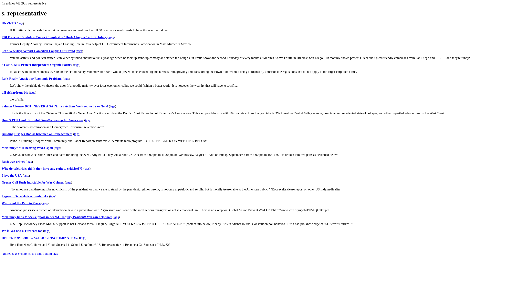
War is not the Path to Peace (21, 203)
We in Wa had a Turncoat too (22, 231)
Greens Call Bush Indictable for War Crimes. (33, 182)
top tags (37, 253)
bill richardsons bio (15, 92)
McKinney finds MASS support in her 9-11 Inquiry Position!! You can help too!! (57, 217)
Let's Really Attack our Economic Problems (32, 78)
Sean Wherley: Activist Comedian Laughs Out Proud (38, 51)
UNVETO (9, 23)
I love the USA (12, 175)
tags (20, 23)
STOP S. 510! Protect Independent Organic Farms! (37, 65)
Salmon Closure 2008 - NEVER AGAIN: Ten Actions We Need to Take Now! (55, 106)
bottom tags (50, 253)
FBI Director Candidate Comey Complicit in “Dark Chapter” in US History (54, 37)
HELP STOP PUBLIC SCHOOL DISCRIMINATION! (40, 237)
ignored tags (9, 253)
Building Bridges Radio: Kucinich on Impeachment (37, 134)
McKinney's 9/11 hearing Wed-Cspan (27, 148)
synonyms (24, 253)
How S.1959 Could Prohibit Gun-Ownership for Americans (42, 120)
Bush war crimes (13, 161)
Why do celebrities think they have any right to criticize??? (42, 168)
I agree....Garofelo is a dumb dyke (25, 196)
